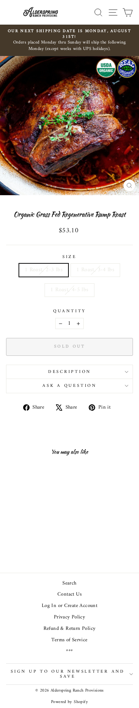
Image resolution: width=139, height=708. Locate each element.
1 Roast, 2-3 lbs (44, 270)
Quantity (69, 311)
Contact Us (69, 594)
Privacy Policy (69, 617)
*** (69, 651)
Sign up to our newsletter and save (68, 674)
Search (69, 583)
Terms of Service (69, 640)
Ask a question (69, 386)
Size (69, 257)
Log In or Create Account (69, 605)
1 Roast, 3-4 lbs (95, 270)
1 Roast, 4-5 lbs (69, 290)
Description (69, 372)
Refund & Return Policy (69, 628)
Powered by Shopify (69, 702)
